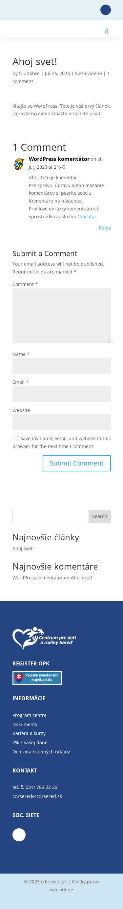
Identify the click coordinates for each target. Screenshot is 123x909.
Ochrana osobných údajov (41, 751)
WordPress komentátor (59, 158)
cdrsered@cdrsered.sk (37, 796)
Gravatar (86, 216)
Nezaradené (88, 73)
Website (21, 410)
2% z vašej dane (30, 742)
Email (20, 382)
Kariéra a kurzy (29, 733)
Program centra (29, 715)
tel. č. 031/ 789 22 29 (34, 787)
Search (99, 516)
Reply (105, 228)
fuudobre (29, 73)
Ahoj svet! (23, 548)
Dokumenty (24, 724)
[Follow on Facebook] (105, 10)
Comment (25, 284)
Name (21, 354)
